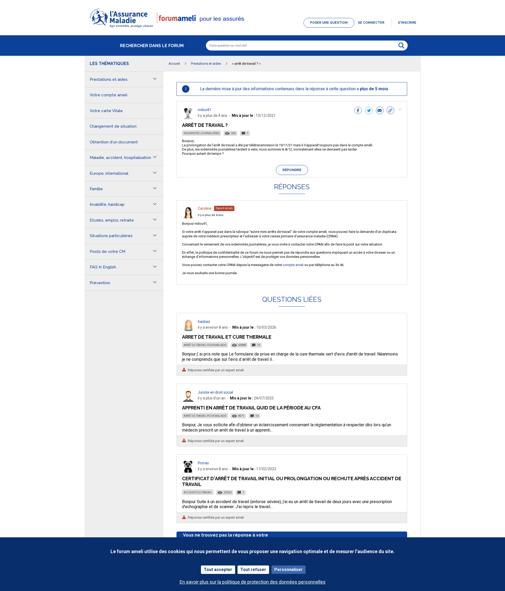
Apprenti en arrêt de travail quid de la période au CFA (251, 407)
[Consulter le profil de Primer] (188, 471)
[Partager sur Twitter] (369, 111)
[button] (252, 28)
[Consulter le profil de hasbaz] (188, 329)
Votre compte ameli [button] (108, 95)
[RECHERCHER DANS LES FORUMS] (401, 46)
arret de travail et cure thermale (226, 337)
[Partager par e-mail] (379, 111)
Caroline (204, 208)
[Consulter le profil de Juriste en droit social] (188, 400)
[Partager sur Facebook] (358, 111)
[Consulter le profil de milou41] (188, 117)
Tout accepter (218, 569)
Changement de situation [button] (113, 126)
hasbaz (204, 321)
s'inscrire (407, 22)
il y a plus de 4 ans (210, 215)
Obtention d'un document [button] (114, 142)
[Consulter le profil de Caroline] (188, 216)
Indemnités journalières (201, 133)
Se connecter (371, 22)
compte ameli (293, 265)
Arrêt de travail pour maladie (205, 345)
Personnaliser (288, 569)
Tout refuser (253, 569)
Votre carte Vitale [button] (106, 110)
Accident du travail (198, 492)
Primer (203, 463)
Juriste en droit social (215, 392)
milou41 (204, 110)
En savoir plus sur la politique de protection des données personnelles (253, 582)
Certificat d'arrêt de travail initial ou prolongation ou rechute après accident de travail (291, 481)
